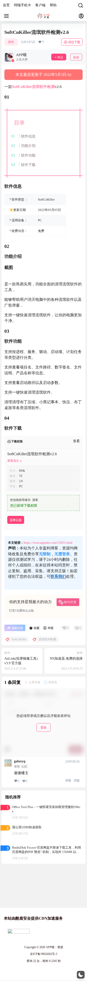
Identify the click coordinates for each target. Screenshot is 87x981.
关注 (60, 57)
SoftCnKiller (22, 87)
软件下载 (28, 165)
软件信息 (28, 136)
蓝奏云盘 (16, 520)
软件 (11, 42)
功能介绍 (28, 146)
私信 (76, 57)
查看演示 (13, 460)
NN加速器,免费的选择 (66, 658)
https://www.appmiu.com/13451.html (48, 542)
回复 (77, 780)
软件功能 (28, 155)
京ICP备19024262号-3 (43, 954)
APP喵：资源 (54, 947)
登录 (43, 727)
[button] (81, 975)
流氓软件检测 (43, 87)
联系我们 (58, 576)
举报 (68, 780)
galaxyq (19, 761)
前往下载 (74, 42)
